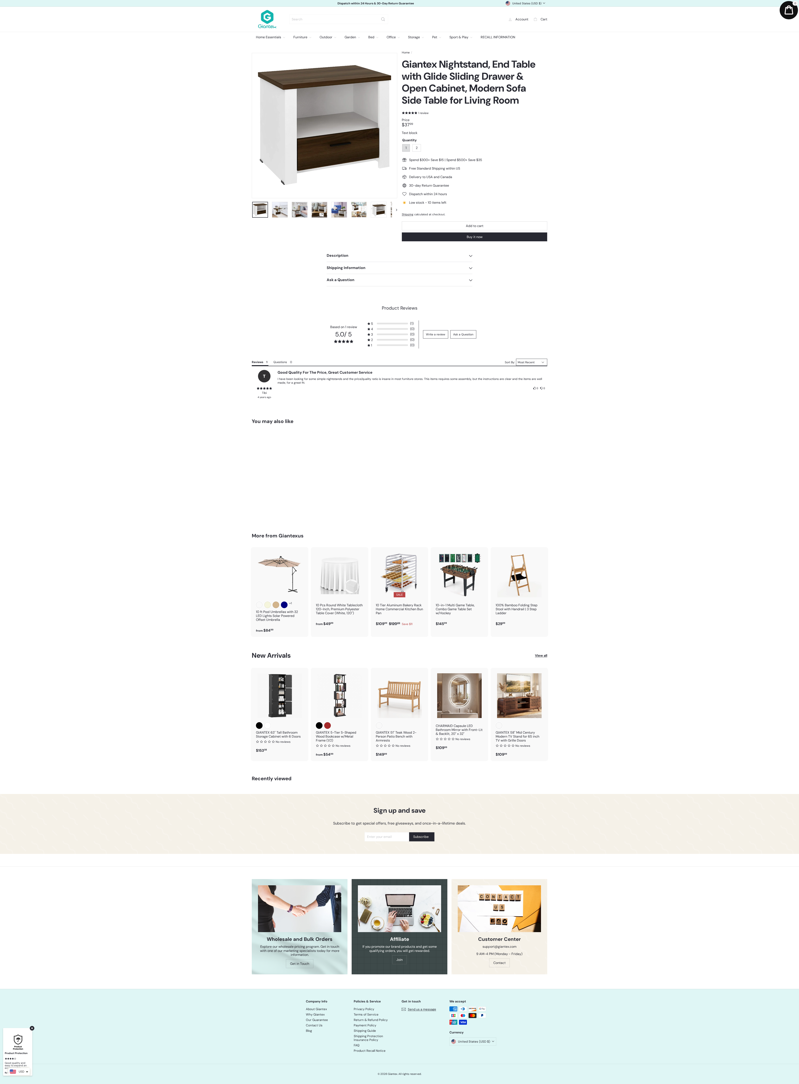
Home (406, 52)
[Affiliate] (399, 908)
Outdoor (326, 37)
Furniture (300, 37)
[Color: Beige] (267, 605)
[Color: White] (267, 725)
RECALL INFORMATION (498, 37)
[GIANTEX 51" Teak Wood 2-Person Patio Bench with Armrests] (399, 714)
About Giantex (316, 1009)
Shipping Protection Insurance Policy (368, 1038)
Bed (371, 37)
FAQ (357, 1045)
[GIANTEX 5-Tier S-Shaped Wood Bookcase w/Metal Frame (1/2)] (339, 714)
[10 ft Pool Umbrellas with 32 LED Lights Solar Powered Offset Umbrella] (280, 592)
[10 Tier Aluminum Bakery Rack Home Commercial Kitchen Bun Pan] (399, 588)
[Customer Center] (499, 908)
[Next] (394, 209)
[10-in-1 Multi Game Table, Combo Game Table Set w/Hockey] (459, 588)
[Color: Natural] (379, 725)
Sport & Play (459, 37)
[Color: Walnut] (499, 725)
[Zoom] (324, 125)
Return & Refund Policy (371, 1020)
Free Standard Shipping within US (375, 3)
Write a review (435, 334)
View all (541, 655)
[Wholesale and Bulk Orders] (299, 908)
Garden (351, 37)
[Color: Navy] (284, 605)
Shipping (407, 214)
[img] (264, 388)
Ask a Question (463, 334)
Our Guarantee (317, 1020)
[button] (390, 323)
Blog (309, 1031)
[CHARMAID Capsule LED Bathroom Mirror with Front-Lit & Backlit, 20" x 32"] (459, 711)
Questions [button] (280, 362)
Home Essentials (269, 37)
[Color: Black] (259, 725)
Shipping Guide (365, 1031)
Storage (414, 37)
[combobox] (338, 19)
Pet (435, 37)
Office (392, 37)
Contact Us (314, 1025)
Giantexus (291, 535)
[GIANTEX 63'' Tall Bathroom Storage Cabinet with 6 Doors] (280, 712)
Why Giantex (315, 1014)
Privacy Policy (364, 1009)
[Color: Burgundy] (259, 605)
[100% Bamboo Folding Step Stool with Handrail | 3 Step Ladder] (519, 588)
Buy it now (475, 237)
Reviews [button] (257, 362)
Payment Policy (365, 1025)
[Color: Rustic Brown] (327, 725)
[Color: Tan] (276, 605)
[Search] (383, 19)
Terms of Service (366, 1014)
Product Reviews (399, 308)
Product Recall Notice (370, 1051)
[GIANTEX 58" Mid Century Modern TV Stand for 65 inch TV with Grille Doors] (519, 714)
